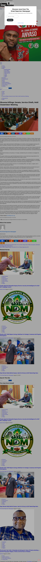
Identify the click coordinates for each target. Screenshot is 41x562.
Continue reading (20, 22)
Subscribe (10, 20)
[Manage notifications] (39, 560)
